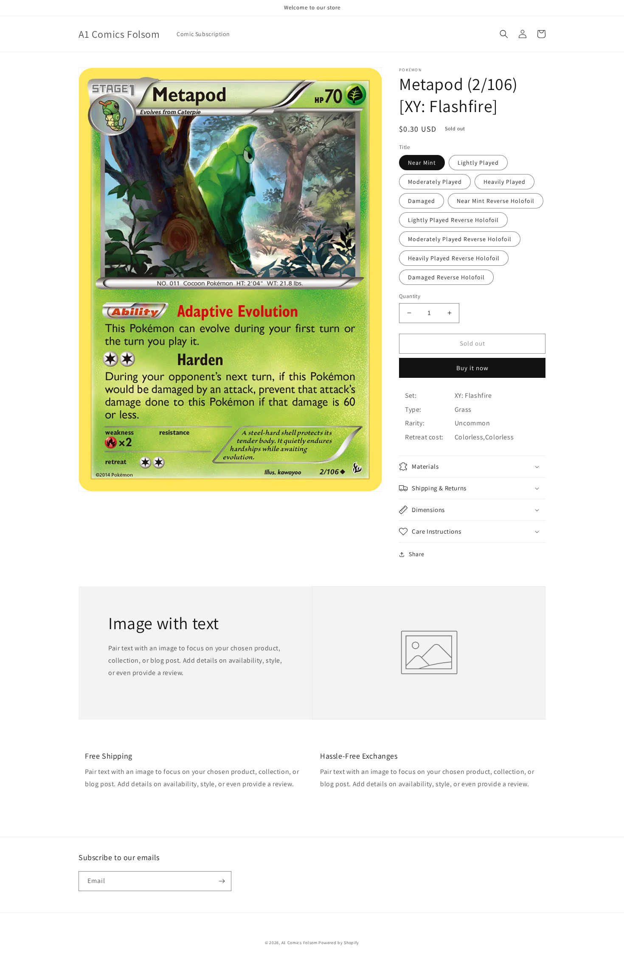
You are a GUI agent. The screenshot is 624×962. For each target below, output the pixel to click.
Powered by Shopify (338, 942)
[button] (504, 34)
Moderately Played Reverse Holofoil (460, 239)
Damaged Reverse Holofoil (446, 277)
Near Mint (422, 162)
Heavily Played (504, 182)
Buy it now (472, 368)
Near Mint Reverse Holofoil (495, 201)
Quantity (409, 296)
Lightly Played (478, 162)
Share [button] (416, 554)
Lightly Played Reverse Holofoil (453, 220)
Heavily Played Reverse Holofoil (454, 258)
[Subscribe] (221, 881)
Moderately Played (435, 182)
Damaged (421, 201)
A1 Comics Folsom (299, 942)
